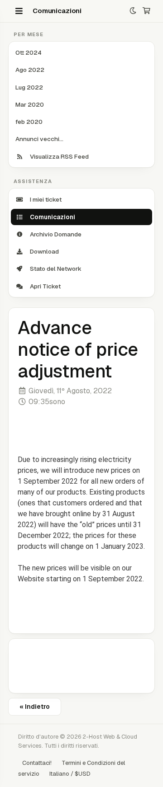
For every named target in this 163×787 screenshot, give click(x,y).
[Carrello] (146, 11)
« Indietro (34, 706)
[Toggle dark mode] (132, 11)
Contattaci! (37, 763)
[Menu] (19, 10)
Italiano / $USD (70, 774)
